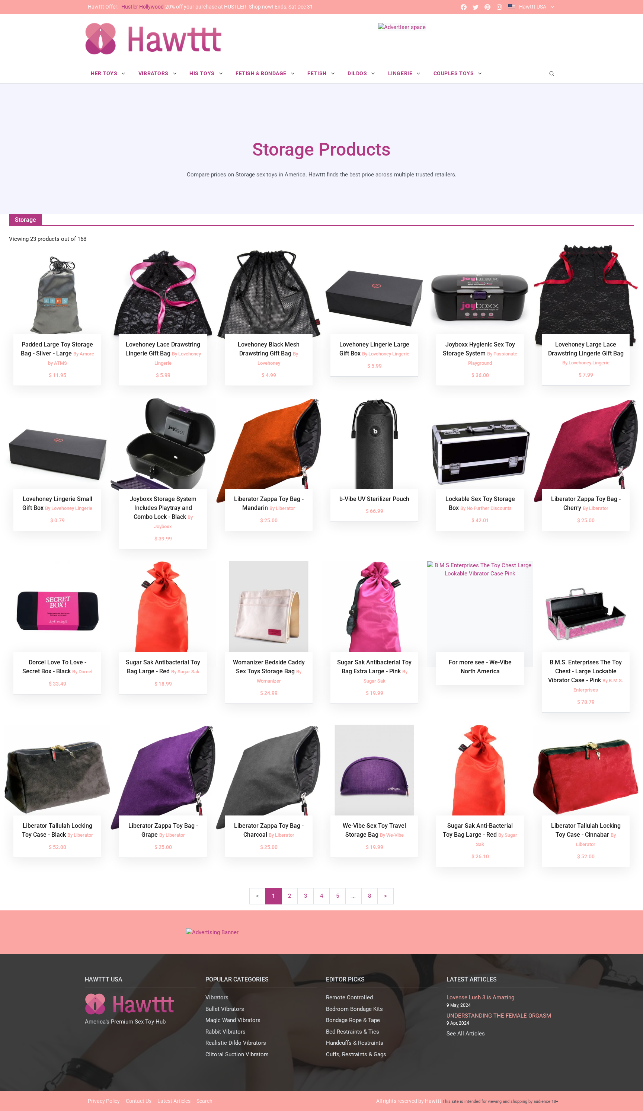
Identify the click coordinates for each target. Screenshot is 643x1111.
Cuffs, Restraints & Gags (356, 1054)
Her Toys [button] (105, 73)
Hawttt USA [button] (532, 7)
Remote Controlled (349, 997)
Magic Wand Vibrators (232, 1020)
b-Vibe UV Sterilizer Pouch (374, 498)
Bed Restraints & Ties (352, 1031)
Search (204, 1101)
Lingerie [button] (401, 73)
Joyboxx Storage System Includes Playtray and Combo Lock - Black (163, 507)
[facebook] (464, 7)
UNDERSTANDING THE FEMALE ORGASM (499, 1015)
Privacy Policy (104, 1101)
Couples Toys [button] (454, 73)
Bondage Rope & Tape (353, 1020)
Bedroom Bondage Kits (354, 1009)
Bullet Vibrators (224, 1009)
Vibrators (216, 997)
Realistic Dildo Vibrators (235, 1043)
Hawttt (433, 1101)
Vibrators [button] (154, 73)
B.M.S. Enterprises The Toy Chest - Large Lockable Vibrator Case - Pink (585, 671)
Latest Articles (174, 1101)
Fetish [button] (317, 73)
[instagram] (499, 7)
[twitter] (476, 7)
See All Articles (466, 1033)
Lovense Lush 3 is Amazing (480, 997)
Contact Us (138, 1101)
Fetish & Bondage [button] (262, 73)
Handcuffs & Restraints (354, 1043)
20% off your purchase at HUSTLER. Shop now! (200, 7)
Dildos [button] (358, 73)
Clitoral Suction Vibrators (237, 1054)
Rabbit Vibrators (225, 1031)
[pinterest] (487, 7)
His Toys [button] (202, 73)
